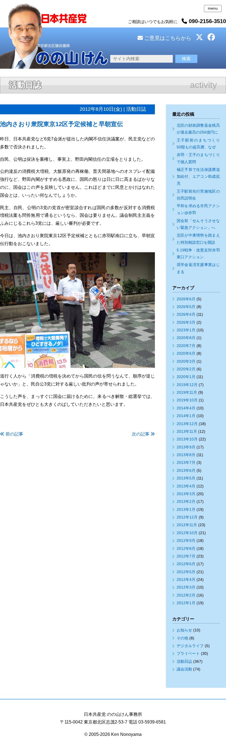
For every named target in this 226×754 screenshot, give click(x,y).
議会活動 (184, 669)
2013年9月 (186, 447)
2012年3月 (186, 587)
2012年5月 (186, 572)
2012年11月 (187, 525)
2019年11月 (187, 392)
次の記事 (140, 434)
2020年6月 (186, 353)
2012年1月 (186, 603)
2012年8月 (186, 548)
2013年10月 (187, 439)
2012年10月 (187, 533)
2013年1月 (186, 509)
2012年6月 (186, 564)
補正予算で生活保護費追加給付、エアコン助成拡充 (198, 176)
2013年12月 (187, 424)
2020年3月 (186, 361)
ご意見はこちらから (167, 38)
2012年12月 (187, 517)
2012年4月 (186, 579)
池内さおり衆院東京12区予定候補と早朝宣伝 (61, 124)
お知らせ (184, 630)
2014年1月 (186, 416)
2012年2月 (186, 595)
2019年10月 (187, 400)
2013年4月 (186, 486)
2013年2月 (186, 501)
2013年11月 (187, 431)
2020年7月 (186, 345)
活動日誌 (184, 661)
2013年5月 (186, 478)
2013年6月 (186, 470)
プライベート (188, 653)
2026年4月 (186, 314)
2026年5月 (186, 306)
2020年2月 (186, 369)
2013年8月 (186, 455)
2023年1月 (186, 330)
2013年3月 (186, 494)
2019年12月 (187, 384)
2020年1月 (186, 377)
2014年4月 (186, 408)
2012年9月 (186, 540)
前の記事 (14, 434)
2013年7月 (186, 462)
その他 (182, 638)
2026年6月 (186, 299)
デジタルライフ (190, 646)
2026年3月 (186, 322)
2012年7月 (186, 556)
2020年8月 (186, 338)
